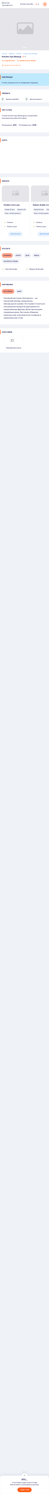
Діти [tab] (27, 255)
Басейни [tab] (7, 255)
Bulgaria (11, 53)
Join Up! (4, 53)
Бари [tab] (19, 291)
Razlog (19, 53)
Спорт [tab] (18, 255)
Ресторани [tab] (8, 291)
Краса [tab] (36, 255)
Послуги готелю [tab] (11, 261)
